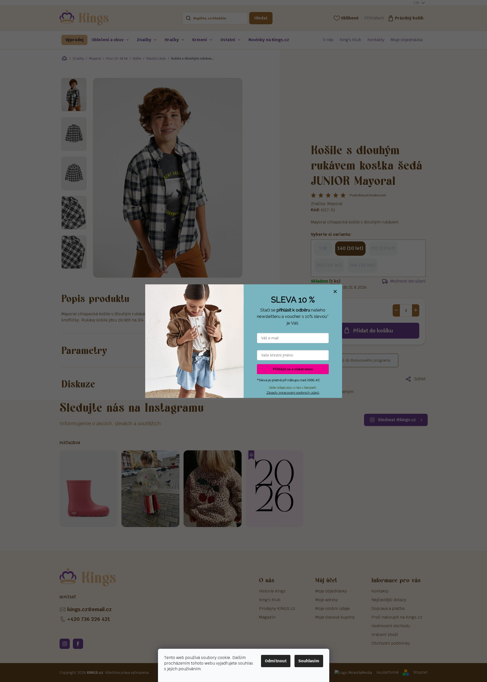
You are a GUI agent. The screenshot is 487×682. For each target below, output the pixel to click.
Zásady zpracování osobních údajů (292, 393)
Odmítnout (276, 661)
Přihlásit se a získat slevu (293, 369)
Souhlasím (308, 661)
